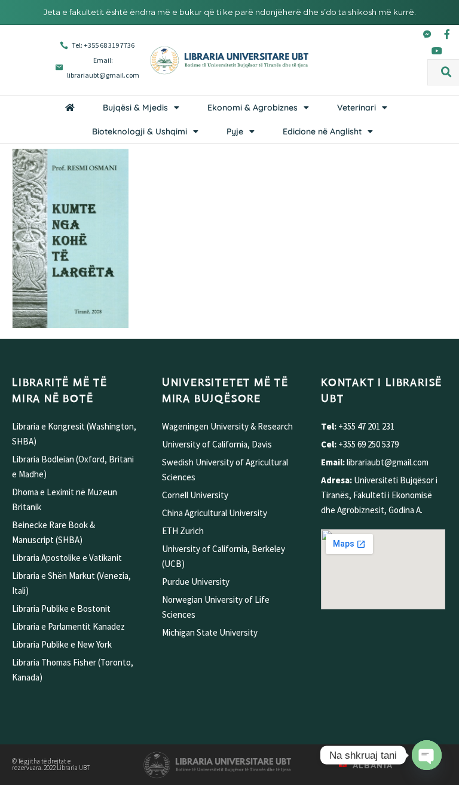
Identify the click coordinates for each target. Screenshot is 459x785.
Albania (373, 765)
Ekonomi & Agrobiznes (252, 107)
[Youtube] (437, 50)
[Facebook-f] (447, 34)
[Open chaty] (427, 755)
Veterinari (356, 107)
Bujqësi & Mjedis (135, 107)
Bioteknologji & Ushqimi (139, 131)
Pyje (235, 131)
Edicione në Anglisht (322, 131)
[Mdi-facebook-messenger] (427, 34)
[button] (446, 72)
